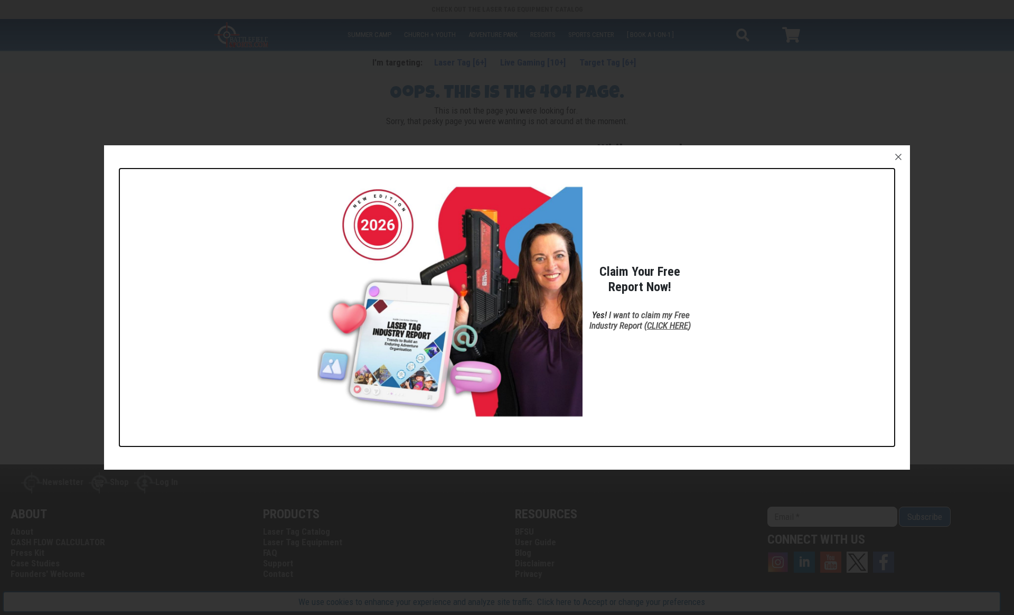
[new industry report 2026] (449, 300)
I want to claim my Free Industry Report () (640, 320)
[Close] (898, 157)
